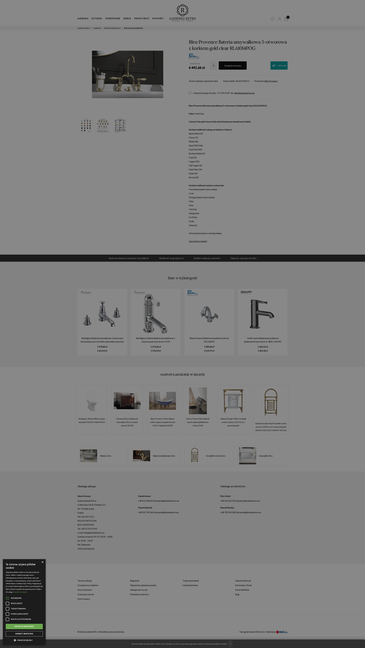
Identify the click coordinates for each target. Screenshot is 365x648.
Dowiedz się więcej (20, 592)
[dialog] (182, 324)
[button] (24, 640)
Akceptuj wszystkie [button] (24, 626)
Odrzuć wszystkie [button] (24, 633)
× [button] (42, 562)
